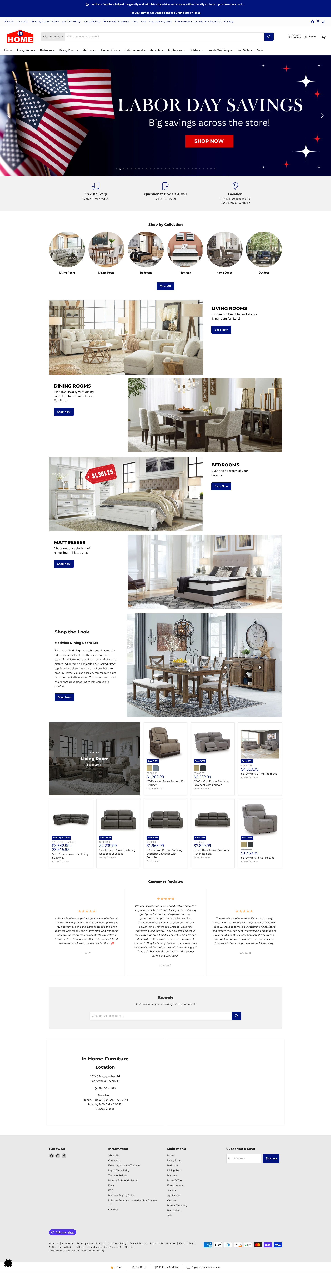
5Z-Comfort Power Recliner (258, 858)
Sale (260, 50)
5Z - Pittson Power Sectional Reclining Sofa (212, 852)
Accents (155, 50)
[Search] (269, 37)
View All (165, 286)
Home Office (109, 50)
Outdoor (195, 50)
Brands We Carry (218, 50)
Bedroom (46, 50)
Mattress (89, 50)
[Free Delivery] (96, 193)
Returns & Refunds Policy (116, 21)
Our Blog (228, 21)
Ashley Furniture (155, 788)
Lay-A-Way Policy (71, 21)
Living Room (25, 50)
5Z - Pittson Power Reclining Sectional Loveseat (117, 852)
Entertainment (134, 50)
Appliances (175, 50)
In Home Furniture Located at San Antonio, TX (198, 21)
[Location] (235, 193)
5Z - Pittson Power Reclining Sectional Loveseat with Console (164, 853)
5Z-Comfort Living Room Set (259, 774)
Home (8, 50)
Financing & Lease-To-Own (45, 21)
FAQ (143, 21)
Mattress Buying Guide (160, 21)
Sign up (271, 1158)
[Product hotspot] (225, 667)
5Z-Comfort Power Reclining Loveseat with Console (211, 783)
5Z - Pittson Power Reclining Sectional (70, 856)
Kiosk (135, 21)
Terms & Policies (92, 21)
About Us (9, 21)
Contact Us (22, 21)
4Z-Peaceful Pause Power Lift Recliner (165, 783)
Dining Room (67, 50)
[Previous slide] (9, 115)
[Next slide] (321, 115)
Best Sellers (244, 50)
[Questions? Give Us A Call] (165, 193)
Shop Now (64, 697)
